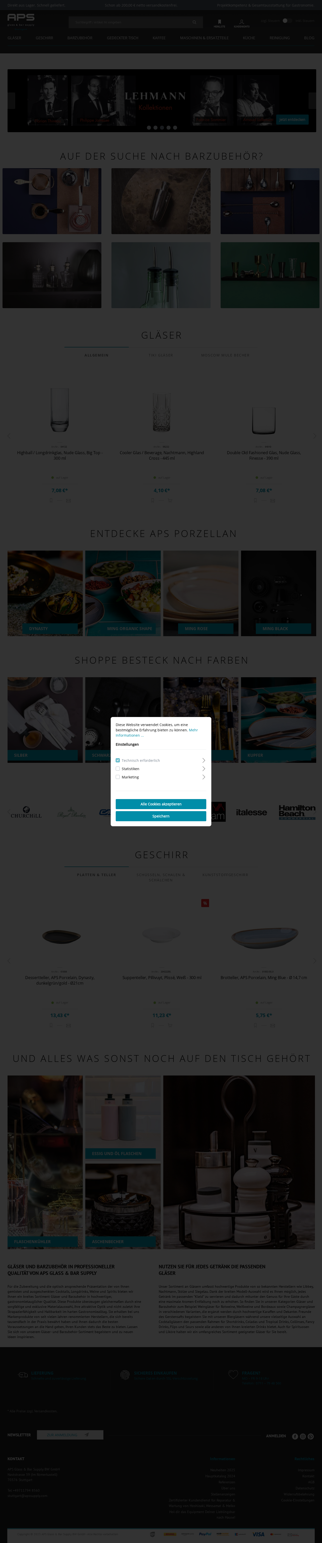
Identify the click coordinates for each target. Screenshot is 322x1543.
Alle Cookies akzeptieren (161, 804)
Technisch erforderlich (141, 760)
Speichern (161, 816)
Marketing (130, 777)
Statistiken (130, 768)
